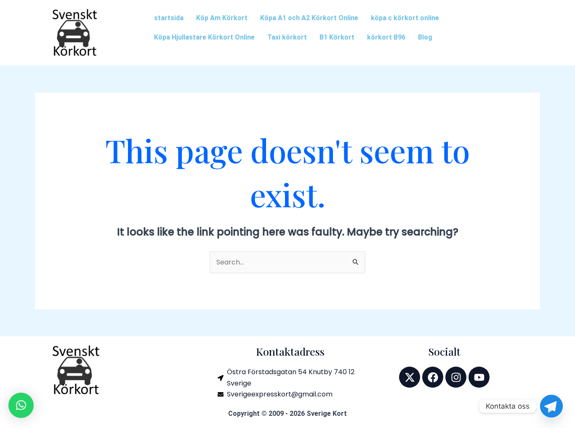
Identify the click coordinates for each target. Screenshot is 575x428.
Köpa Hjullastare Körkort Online (204, 37)
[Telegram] (551, 406)
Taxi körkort (287, 37)
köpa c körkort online (405, 18)
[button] (21, 405)
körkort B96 (386, 37)
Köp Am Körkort (222, 18)
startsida (169, 18)
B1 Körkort (336, 37)
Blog (425, 37)
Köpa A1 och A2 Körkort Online (309, 18)
